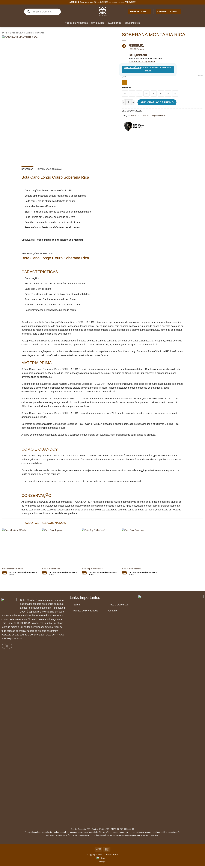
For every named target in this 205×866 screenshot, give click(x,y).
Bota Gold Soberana (132, 568)
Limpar (200, 75)
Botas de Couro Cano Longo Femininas (27, 33)
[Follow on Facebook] (4, 646)
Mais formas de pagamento (142, 61)
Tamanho (126, 88)
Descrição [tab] (27, 169)
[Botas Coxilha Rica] (102, 12)
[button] (168, 11)
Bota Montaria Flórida (12, 568)
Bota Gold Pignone (51, 568)
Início (4, 33)
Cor (123, 77)
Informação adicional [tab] (50, 169)
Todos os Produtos (76, 23)
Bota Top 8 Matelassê (92, 568)
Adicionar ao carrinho (156, 102)
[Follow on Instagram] (9, 646)
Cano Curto (98, 23)
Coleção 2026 (132, 23)
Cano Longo (115, 23)
